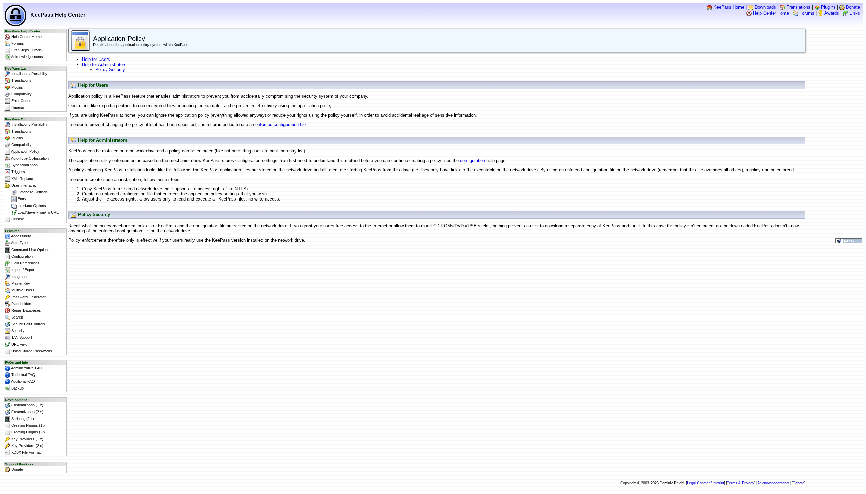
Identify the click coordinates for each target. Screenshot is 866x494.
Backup (17, 388)
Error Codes (20, 101)
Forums (806, 13)
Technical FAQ (22, 375)
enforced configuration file (280, 124)
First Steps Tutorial (26, 50)
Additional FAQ (22, 381)
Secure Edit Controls (27, 324)
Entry (21, 199)
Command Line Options (30, 250)
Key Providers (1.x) (26, 439)
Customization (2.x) (26, 412)
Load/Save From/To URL (38, 212)
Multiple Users (22, 290)
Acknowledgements (26, 57)
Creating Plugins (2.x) (28, 432)
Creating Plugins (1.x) (28, 425)
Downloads (764, 7)
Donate (852, 7)
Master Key (20, 283)
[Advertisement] (437, 262)
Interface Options (31, 206)
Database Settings (32, 192)
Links (854, 13)
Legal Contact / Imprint (705, 483)
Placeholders (21, 304)
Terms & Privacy (740, 483)
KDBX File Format (25, 452)
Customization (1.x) (26, 405)
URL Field (18, 344)
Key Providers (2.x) (26, 446)
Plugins (828, 7)
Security (17, 331)
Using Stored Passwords (31, 351)
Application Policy (24, 151)
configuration (472, 160)
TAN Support (21, 337)
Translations (798, 7)
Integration (19, 277)
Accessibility (20, 236)
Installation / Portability (28, 74)
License (17, 107)
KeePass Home (728, 7)
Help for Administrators (104, 64)
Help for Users (96, 59)
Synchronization (24, 165)
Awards (831, 13)
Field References (24, 263)
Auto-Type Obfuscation (29, 158)
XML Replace (21, 179)
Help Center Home (770, 13)
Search (16, 317)
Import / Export (23, 270)
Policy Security (110, 69)
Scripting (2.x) (22, 419)
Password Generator (28, 297)
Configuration (21, 256)
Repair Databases (25, 310)
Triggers (17, 172)
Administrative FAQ (26, 368)
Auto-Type (19, 243)
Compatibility (21, 94)
